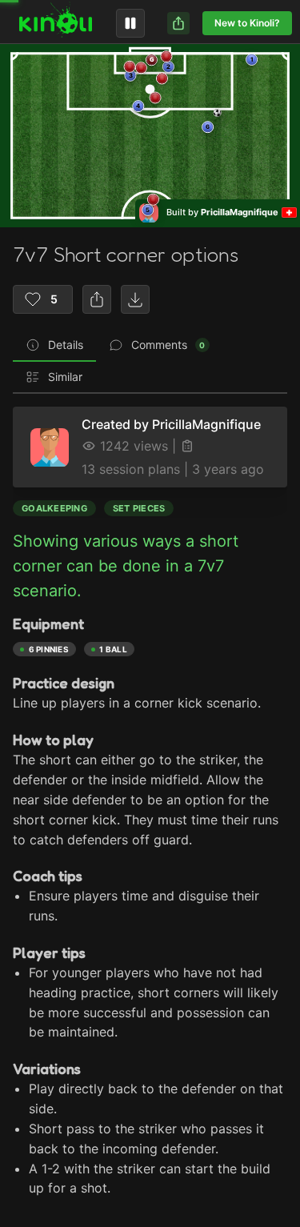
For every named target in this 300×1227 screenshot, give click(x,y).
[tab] (54, 346)
